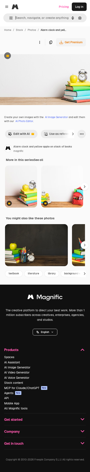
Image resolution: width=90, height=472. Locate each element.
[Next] (73, 134)
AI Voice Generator (16, 378)
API (6, 398)
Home (7, 30)
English (45, 332)
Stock (19, 30)
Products (11, 349)
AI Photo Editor (24, 121)
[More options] (39, 42)
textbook (14, 273)
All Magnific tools (15, 408)
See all (38, 160)
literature (33, 273)
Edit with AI (19, 135)
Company (12, 431)
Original (27, 56)
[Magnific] (45, 298)
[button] (45, 332)
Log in (79, 7)
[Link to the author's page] (8, 149)
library (51, 273)
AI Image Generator (56, 117)
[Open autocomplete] (9, 18)
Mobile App (11, 403)
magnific (18, 151)
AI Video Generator (17, 372)
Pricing (64, 7)
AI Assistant (12, 362)
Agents (12, 393)
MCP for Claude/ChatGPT (25, 388)
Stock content (13, 383)
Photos (32, 30)
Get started (13, 419)
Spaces (9, 357)
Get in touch (13, 443)
